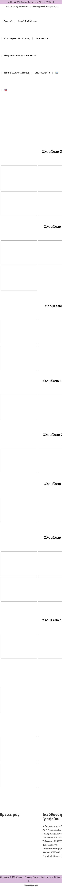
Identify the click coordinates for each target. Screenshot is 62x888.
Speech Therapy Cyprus (28, 877)
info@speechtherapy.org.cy (46, 6)
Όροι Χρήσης (47, 877)
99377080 (55, 852)
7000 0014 (24, 6)
